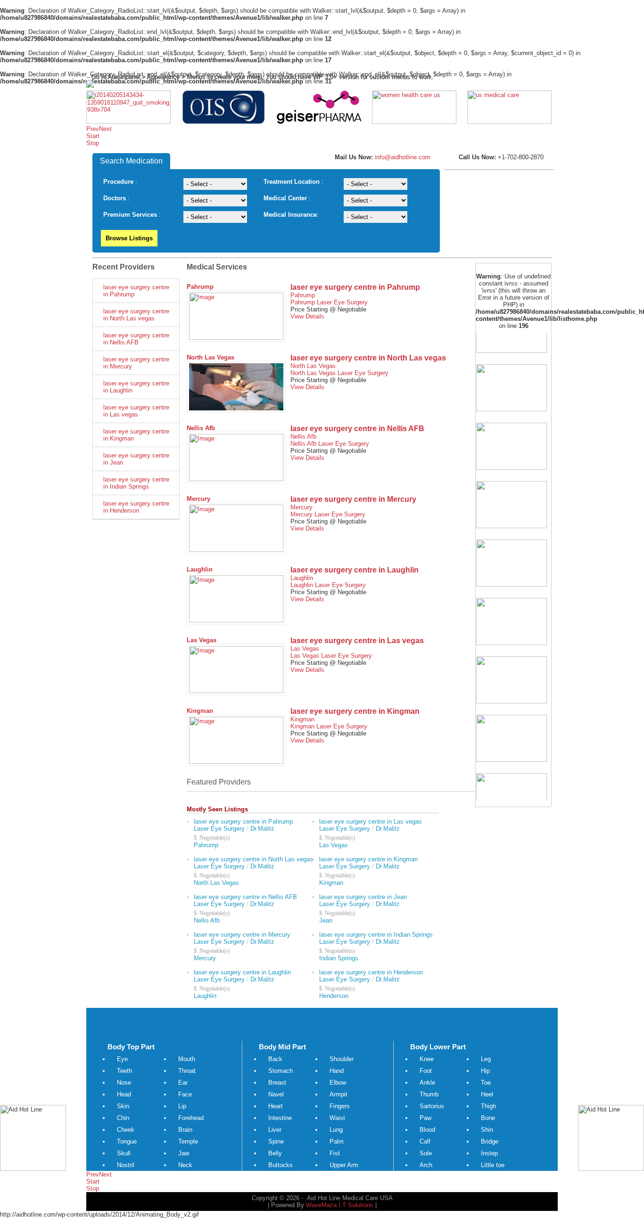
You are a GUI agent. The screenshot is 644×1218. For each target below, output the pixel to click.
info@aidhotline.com (401, 157)
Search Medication (131, 161)
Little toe (492, 1165)
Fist (335, 1153)
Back (275, 1059)
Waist (337, 1117)
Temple (188, 1141)
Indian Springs (338, 958)
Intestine (280, 1117)
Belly (275, 1153)
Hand (337, 1070)
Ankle (427, 1082)
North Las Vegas (210, 357)
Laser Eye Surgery (342, 302)
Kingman (200, 710)
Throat (187, 1070)
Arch (426, 1165)
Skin (123, 1106)
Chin (123, 1117)
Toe (486, 1082)
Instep (489, 1153)
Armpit (338, 1094)
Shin (487, 1129)
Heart (275, 1106)
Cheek (125, 1129)
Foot (426, 1070)
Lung (336, 1129)
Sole (426, 1153)
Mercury (198, 498)
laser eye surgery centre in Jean (136, 459)
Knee (427, 1059)
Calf (425, 1141)
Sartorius (432, 1106)
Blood (427, 1129)
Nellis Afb (201, 428)
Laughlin (200, 569)
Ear (183, 1082)
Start (92, 135)
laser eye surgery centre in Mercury (136, 363)
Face (185, 1094)
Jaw (183, 1153)
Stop (92, 143)
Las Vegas (201, 640)
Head (124, 1094)
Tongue (127, 1141)
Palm (337, 1141)
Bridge (489, 1141)
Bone (488, 1117)
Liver (274, 1129)
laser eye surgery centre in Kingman (136, 435)
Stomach (280, 1070)
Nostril (125, 1165)
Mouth (186, 1059)
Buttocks (280, 1165)
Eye (122, 1059)
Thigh (488, 1106)
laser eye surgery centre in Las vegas (136, 411)
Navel (276, 1094)
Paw (425, 1117)
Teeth (124, 1070)
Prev (92, 128)
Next (105, 128)
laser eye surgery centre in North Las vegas (136, 315)
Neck (185, 1165)
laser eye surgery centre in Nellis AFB (136, 339)
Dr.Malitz (262, 828)
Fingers (340, 1106)
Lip (182, 1106)
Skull (124, 1153)
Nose (124, 1082)
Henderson (333, 995)
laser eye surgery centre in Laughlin (136, 387)
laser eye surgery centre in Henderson (136, 507)
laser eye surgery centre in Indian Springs (136, 483)
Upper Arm (344, 1165)
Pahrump (200, 286)
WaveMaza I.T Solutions (339, 1205)
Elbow (338, 1082)
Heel (487, 1094)
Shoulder (342, 1059)
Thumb (429, 1094)
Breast (277, 1082)
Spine (276, 1141)
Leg (486, 1059)
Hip (485, 1070)
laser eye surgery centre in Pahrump (136, 291)
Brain (185, 1129)
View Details (307, 316)
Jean (325, 920)
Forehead (191, 1117)
